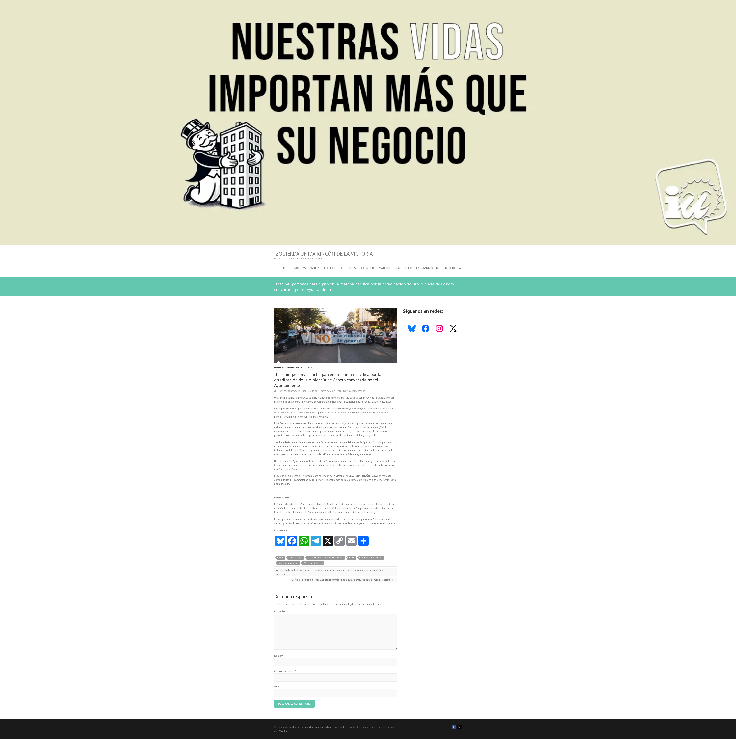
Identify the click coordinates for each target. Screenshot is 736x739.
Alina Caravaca (295, 557)
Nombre (279, 656)
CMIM (352, 557)
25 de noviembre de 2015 (321, 391)
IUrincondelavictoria (289, 391)
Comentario (281, 611)
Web (276, 686)
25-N (281, 557)
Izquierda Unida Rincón (371, 557)
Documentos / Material (375, 268)
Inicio (287, 268)
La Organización (427, 268)
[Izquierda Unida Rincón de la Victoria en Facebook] (454, 727)
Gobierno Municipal (287, 367)
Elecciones (330, 268)
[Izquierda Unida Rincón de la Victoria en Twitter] (459, 727)
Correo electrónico (285, 671)
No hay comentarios (354, 391)
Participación (403, 268)
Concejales (348, 268)
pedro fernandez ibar (288, 563)
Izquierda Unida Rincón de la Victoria (323, 253)
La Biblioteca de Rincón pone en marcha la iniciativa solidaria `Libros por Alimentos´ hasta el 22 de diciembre (330, 572)
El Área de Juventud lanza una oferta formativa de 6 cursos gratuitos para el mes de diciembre (344, 579)
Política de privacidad (345, 727)
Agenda (314, 268)
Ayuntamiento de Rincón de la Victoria (325, 557)
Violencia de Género (313, 563)
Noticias (300, 268)
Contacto (448, 268)
